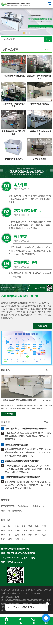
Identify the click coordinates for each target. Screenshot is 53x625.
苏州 (3, 530)
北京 (3, 526)
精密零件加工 (38, 506)
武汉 (44, 534)
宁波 (23, 534)
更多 (46, 370)
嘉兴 (37, 534)
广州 (3, 539)
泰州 (3, 534)
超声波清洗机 (39, 600)
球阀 (3, 510)
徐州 (37, 526)
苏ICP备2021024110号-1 (19, 593)
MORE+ (48, 50)
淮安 (25, 530)
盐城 (32, 530)
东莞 (17, 539)
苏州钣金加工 (24, 506)
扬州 (39, 530)
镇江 (46, 530)
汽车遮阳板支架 (15, 510)
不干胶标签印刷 (8, 506)
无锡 (30, 526)
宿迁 (10, 534)
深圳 (10, 539)
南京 (23, 526)
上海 (17, 526)
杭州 (17, 534)
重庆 (10, 526)
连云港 (18, 530)
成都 (23, 539)
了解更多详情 (42, 326)
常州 (44, 526)
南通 (10, 530)
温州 (30, 534)
